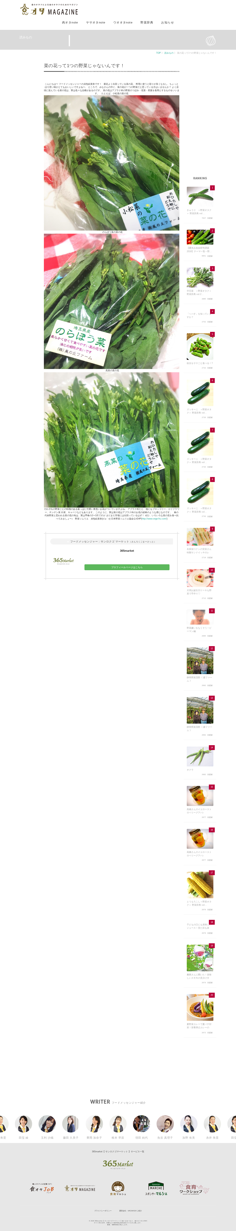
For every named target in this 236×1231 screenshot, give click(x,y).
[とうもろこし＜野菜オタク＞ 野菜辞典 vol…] (200, 885)
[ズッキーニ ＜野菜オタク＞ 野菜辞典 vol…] (200, 392)
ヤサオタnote (95, 22)
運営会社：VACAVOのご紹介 (130, 1211)
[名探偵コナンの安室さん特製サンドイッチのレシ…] (200, 537)
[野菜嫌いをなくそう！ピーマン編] (200, 617)
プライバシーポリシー (103, 1211)
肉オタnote (70, 22)
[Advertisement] (200, 121)
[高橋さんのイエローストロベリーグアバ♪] (200, 796)
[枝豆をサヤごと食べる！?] (200, 346)
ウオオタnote (123, 22)
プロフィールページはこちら (127, 567)
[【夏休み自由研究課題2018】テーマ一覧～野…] (200, 237)
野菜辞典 (146, 22)
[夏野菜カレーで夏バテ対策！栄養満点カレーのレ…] (200, 1007)
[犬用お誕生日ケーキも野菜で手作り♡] (200, 578)
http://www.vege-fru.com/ (154, 518)
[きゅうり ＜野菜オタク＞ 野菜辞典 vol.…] (200, 197)
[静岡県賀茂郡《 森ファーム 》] (200, 661)
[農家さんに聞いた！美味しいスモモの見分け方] (200, 958)
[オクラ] (200, 757)
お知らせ (167, 22)
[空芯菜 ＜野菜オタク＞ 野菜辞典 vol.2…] (200, 277)
